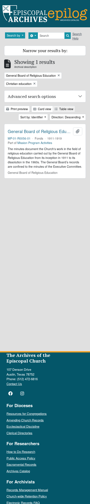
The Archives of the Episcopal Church (28, 358)
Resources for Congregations (26, 413)
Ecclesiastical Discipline (22, 426)
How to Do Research (20, 451)
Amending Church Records (25, 420)
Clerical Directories (19, 433)
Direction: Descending (66, 117)
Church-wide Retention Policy (26, 496)
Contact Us (14, 383)
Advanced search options (32, 96)
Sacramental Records (21, 464)
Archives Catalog (18, 471)
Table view (65, 109)
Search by (14, 35)
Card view (44, 109)
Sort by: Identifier (32, 117)
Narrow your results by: (45, 50)
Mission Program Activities (34, 143)
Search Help (77, 36)
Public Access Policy (20, 458)
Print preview (19, 109)
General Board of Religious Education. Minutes (39, 131)
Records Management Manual (27, 490)
